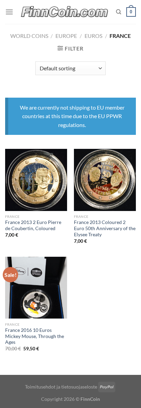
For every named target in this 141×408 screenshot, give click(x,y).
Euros (93, 35)
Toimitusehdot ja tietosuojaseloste (61, 387)
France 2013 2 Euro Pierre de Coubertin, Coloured (33, 225)
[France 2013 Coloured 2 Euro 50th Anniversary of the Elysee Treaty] (105, 180)
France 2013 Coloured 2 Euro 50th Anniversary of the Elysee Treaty (105, 228)
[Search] (118, 11)
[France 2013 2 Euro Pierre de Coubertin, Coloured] (36, 180)
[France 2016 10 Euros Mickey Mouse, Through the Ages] (36, 288)
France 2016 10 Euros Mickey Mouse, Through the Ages (34, 336)
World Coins (29, 35)
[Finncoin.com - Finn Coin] (64, 12)
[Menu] (9, 11)
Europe (66, 35)
